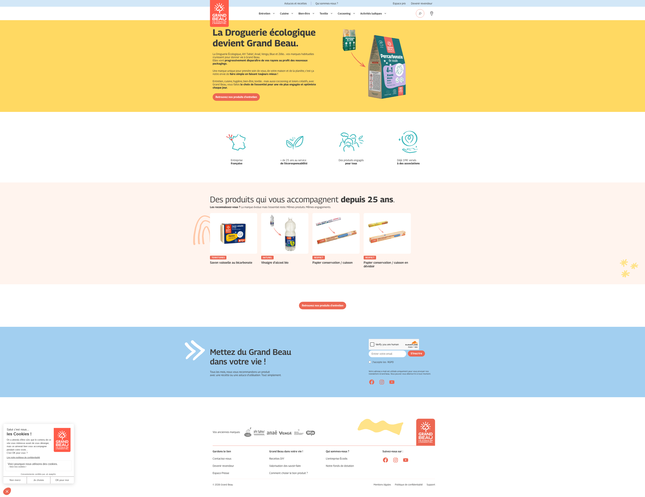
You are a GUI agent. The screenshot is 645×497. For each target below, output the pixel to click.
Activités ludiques (371, 13)
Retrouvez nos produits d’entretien (236, 97)
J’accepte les (383, 362)
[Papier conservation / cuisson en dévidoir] (387, 233)
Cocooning (344, 13)
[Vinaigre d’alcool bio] (284, 233)
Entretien (264, 13)
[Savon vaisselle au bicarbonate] (233, 233)
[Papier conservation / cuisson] (336, 233)
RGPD (391, 362)
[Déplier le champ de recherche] (420, 13)
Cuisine (284, 13)
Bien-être (304, 13)
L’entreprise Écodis (336, 458)
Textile (324, 13)
